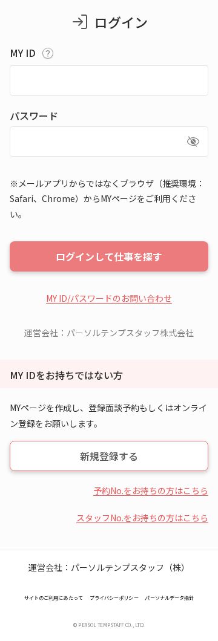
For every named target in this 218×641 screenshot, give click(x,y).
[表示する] (193, 141)
